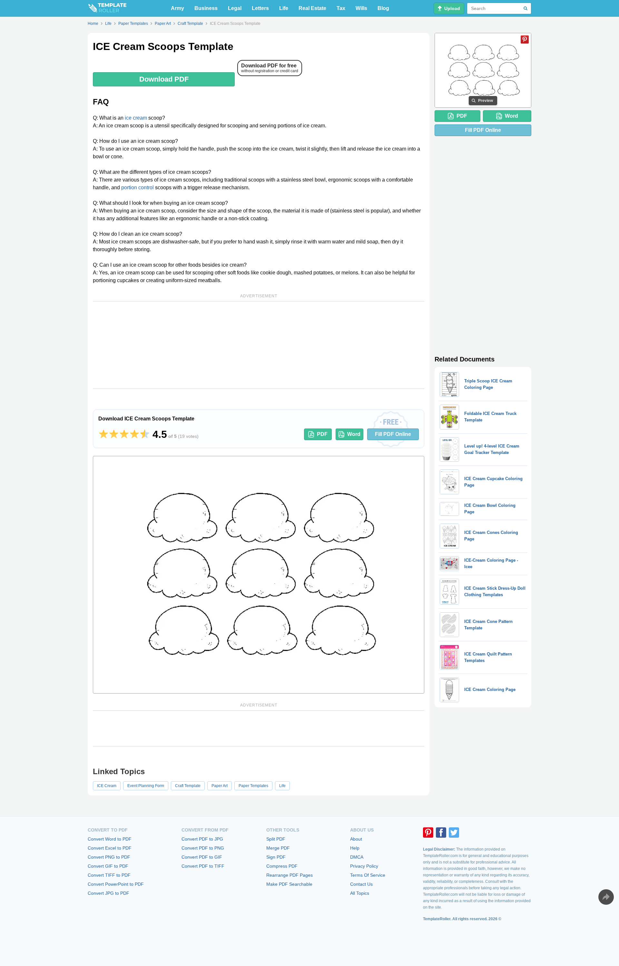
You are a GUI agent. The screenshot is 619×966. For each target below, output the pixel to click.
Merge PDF (278, 848)
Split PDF (275, 839)
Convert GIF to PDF (108, 866)
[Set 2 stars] (114, 434)
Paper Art (219, 786)
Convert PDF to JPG (202, 839)
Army (177, 8)
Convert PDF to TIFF (203, 866)
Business (206, 8)
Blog (383, 8)
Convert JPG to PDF (108, 893)
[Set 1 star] (103, 434)
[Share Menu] (606, 897)
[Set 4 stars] (134, 434)
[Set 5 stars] (145, 434)
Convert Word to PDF (110, 839)
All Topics (359, 893)
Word (353, 434)
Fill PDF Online (393, 434)
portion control (137, 187)
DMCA (356, 857)
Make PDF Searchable (289, 884)
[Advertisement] (258, 345)
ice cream (136, 118)
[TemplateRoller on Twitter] (454, 832)
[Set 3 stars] (124, 434)
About (356, 839)
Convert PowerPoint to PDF (116, 884)
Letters (260, 8)
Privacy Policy (364, 866)
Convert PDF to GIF (202, 857)
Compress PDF (282, 866)
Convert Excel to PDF (110, 848)
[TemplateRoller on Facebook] (441, 832)
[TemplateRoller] (107, 8)
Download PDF (164, 79)
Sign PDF (276, 857)
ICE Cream (106, 786)
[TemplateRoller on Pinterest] (428, 832)
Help (354, 848)
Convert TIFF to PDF (109, 875)
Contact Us (361, 884)
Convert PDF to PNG (203, 848)
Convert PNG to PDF (109, 857)
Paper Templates (253, 786)
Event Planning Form (145, 786)
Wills (361, 8)
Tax (341, 8)
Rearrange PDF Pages (289, 875)
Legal (234, 8)
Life (283, 8)
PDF (322, 434)
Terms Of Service (367, 875)
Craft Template (188, 786)
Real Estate (312, 8)
